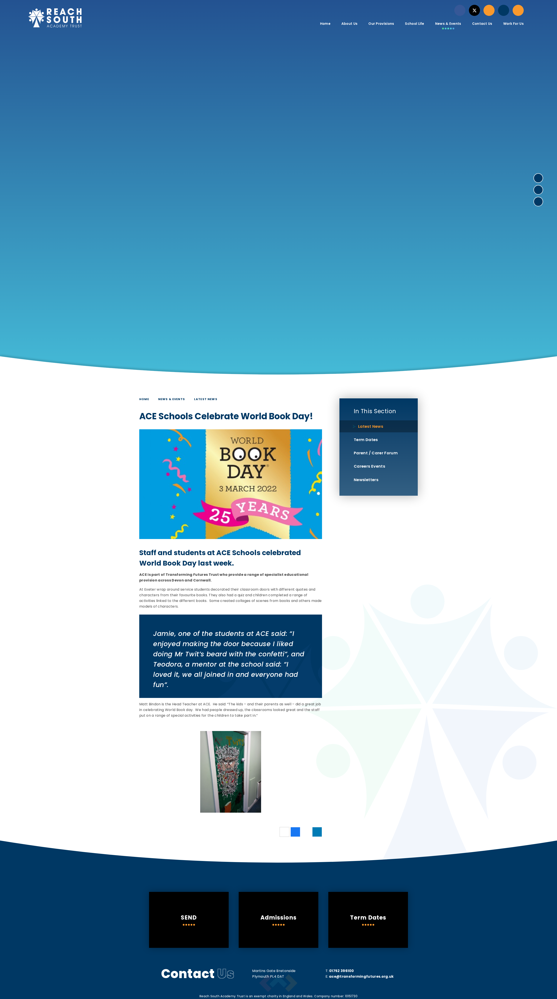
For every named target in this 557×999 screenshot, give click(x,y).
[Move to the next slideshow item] (538, 178)
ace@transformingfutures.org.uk (361, 976)
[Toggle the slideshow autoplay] (538, 201)
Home (144, 399)
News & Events (171, 399)
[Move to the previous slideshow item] (538, 190)
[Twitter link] (474, 10)
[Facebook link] (459, 10)
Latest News (205, 399)
